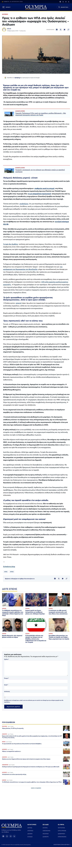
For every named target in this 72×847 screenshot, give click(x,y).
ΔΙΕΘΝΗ (5, 14)
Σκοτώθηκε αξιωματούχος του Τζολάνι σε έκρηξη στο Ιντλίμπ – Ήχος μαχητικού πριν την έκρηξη (59, 637)
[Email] (66, 1)
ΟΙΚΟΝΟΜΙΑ (46, 830)
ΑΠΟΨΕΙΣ (30, 830)
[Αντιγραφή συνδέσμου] (68, 29)
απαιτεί (18, 303)
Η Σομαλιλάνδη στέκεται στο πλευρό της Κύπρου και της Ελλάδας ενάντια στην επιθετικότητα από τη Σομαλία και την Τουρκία (35, 639)
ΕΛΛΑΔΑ (29, 836)
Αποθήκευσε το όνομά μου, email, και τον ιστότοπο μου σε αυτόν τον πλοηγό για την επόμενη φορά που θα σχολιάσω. (33, 701)
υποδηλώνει (23, 204)
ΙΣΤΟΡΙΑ (45, 828)
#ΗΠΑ (5, 571)
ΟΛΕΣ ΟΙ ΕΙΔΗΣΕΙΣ (36, 788)
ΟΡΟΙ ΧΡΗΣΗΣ (62, 830)
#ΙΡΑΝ (12, 571)
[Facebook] (60, 1)
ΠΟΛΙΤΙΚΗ (46, 833)
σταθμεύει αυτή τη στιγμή (44, 188)
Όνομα (6, 678)
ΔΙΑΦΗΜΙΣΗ (61, 833)
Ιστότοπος (7, 691)
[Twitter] (63, 1)
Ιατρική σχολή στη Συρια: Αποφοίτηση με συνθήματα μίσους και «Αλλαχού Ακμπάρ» (35, 612)
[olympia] (36, 7)
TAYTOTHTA (61, 828)
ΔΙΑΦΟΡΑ (46, 836)
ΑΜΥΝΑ (29, 828)
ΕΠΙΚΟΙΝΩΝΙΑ (62, 836)
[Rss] (68, 1)
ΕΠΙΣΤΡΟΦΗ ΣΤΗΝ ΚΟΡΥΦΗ (62, 844)
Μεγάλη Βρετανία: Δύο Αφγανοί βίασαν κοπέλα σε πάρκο (12, 636)
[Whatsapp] (64, 29)
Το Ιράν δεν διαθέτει (10, 244)
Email (6, 685)
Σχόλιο (6, 659)
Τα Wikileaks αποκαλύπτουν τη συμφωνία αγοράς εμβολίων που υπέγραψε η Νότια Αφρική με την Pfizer (12, 613)
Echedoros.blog (9, 566)
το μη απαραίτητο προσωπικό (39, 194)
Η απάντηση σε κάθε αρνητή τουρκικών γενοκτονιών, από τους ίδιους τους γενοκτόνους (58, 612)
